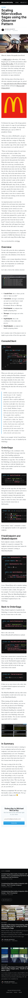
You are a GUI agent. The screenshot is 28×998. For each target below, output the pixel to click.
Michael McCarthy (7, 2)
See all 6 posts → (7, 899)
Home (17, 2)
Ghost (20, 992)
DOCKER (3, 7)
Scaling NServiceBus (7, 64)
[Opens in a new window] (14, 105)
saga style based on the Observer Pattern (15, 83)
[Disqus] (14, 848)
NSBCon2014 (7, 59)
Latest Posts (9, 992)
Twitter (15, 992)
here (18, 241)
